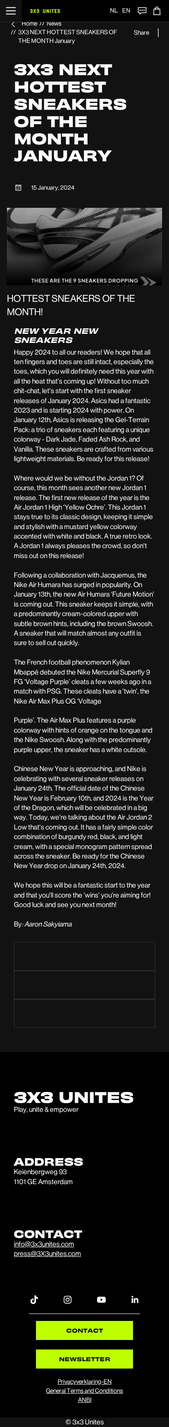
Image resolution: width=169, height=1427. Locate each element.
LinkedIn (135, 1299)
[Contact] (142, 10)
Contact (84, 1330)
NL (114, 10)
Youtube (101, 1299)
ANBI (84, 1399)
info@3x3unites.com (44, 1244)
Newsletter (84, 1358)
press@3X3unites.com (47, 1253)
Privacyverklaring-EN (85, 1381)
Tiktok (34, 1299)
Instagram (67, 1299)
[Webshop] (157, 10)
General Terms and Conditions (84, 1390)
